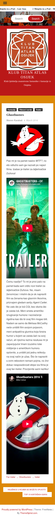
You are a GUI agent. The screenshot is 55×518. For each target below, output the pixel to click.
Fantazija (11, 109)
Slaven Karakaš (14, 120)
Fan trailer (10, 476)
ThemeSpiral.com (28, 512)
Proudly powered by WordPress (17, 509)
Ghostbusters (25, 476)
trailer (37, 476)
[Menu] (5, 3)
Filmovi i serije (25, 109)
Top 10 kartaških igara (35, 494)
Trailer (38, 109)
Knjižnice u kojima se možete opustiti (27, 489)
